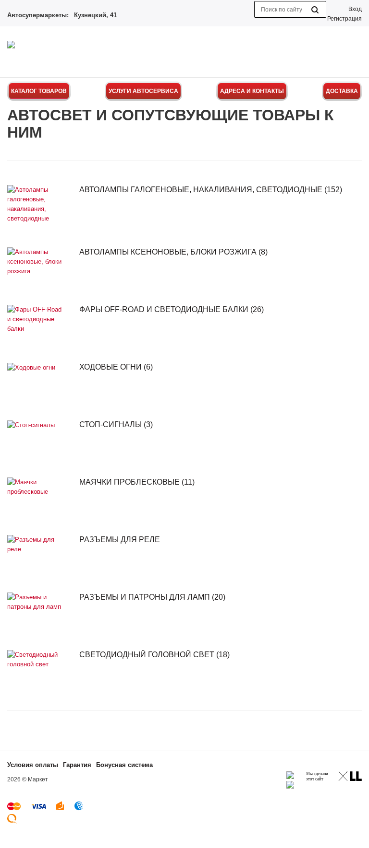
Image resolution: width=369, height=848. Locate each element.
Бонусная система (124, 764)
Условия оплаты (32, 764)
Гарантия (77, 764)
